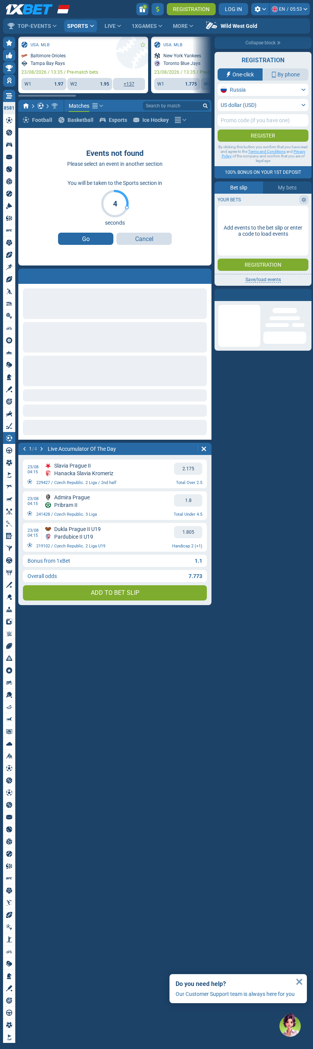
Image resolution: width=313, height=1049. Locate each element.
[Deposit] (158, 9)
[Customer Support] (290, 1026)
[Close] (305, 295)
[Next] (44, 275)
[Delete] (203, 274)
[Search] (205, 105)
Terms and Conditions (267, 151)
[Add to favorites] (143, 45)
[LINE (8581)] (26, 106)
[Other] (98, 105)
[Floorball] (40, 106)
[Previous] (24, 275)
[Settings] (260, 9)
